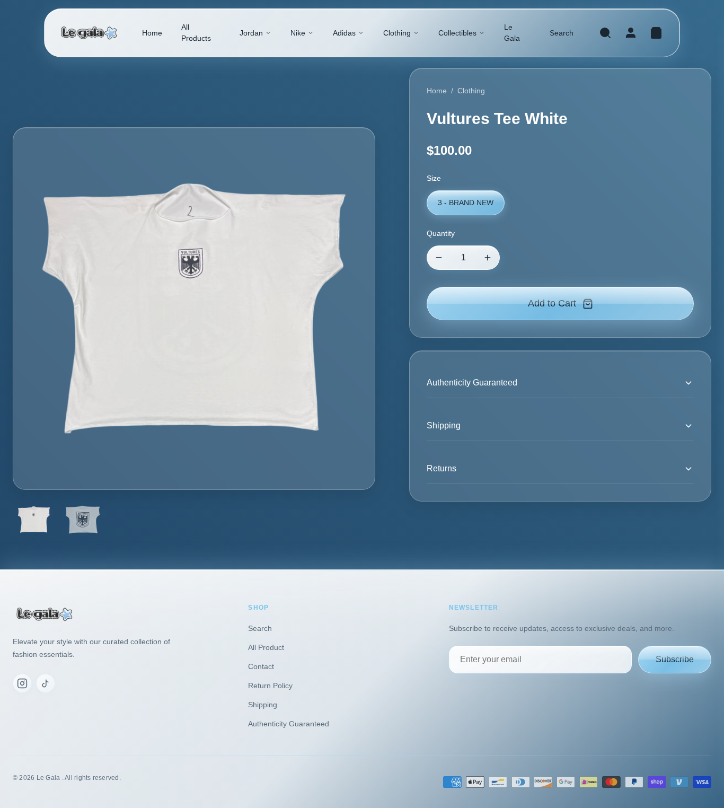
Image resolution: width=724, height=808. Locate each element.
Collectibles (457, 33)
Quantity (441, 233)
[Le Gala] (89, 33)
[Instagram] (22, 683)
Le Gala (512, 32)
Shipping (262, 704)
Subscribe (675, 659)
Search (561, 33)
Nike (297, 33)
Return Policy (270, 685)
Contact (261, 666)
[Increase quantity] (487, 257)
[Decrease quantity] (439, 257)
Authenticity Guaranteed (288, 723)
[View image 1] (34, 519)
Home (152, 33)
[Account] (630, 32)
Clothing (397, 33)
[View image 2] (82, 519)
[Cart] (656, 32)
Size (434, 178)
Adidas (344, 33)
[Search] (605, 32)
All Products (196, 32)
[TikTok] (45, 683)
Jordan (251, 33)
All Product (266, 647)
